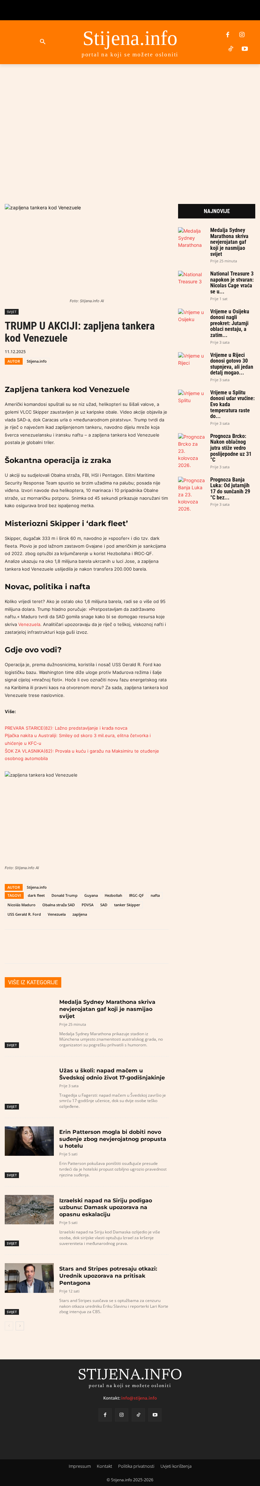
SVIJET (12, 311)
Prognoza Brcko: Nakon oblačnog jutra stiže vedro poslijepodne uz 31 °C (231, 448)
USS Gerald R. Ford (24, 914)
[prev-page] (9, 1326)
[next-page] (20, 1326)
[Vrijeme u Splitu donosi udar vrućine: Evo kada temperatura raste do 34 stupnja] (191, 397)
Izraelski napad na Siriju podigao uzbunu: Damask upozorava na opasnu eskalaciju (105, 1207)
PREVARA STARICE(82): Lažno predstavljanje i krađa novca (66, 728)
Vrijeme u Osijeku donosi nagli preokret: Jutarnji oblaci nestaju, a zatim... (229, 323)
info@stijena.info (139, 1398)
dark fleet (36, 895)
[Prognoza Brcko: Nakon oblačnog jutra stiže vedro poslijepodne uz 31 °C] (191, 451)
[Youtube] (245, 49)
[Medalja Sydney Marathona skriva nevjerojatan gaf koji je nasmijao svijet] (29, 1011)
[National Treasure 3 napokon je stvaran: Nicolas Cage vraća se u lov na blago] (191, 278)
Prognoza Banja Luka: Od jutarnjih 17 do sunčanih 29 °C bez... (230, 488)
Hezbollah (113, 895)
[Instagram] (242, 35)
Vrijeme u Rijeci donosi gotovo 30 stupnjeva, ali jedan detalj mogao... (231, 364)
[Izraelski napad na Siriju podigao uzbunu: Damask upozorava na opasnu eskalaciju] (29, 1209)
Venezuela (29, 624)
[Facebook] (228, 35)
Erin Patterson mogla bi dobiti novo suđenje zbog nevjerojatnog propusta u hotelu (112, 1139)
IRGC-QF (136, 895)
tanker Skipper (127, 904)
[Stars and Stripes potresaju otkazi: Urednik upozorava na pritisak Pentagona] (29, 1278)
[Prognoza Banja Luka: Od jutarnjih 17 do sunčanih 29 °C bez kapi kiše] (191, 494)
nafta (155, 895)
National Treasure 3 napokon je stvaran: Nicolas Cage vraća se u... (232, 282)
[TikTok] (230, 49)
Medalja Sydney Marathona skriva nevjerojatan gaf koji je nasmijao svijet (107, 1009)
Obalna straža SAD (58, 904)
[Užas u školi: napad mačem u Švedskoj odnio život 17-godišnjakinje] (29, 1079)
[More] (209, 946)
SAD (103, 904)
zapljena (79, 914)
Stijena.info (37, 361)
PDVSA (87, 904)
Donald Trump (64, 895)
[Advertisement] (130, 124)
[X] (129, 351)
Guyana (91, 895)
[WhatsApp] (145, 351)
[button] (43, 42)
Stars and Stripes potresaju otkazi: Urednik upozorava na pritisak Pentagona (108, 1276)
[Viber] (160, 351)
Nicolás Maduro (21, 904)
